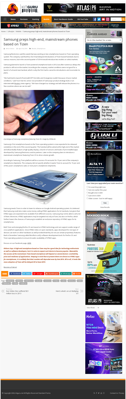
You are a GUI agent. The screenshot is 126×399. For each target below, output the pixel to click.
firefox (19, 281)
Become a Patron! (10, 267)
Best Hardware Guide (63, 19)
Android (10, 281)
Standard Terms (45, 393)
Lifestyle (11, 31)
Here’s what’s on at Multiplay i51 (67, 291)
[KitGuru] (22, 8)
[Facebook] (94, 19)
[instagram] (104, 393)
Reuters (17, 83)
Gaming (35, 19)
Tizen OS (23, 283)
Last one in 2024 (94, 195)
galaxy (38, 281)
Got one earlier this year (97, 190)
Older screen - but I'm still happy (100, 198)
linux (64, 281)
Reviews (24, 19)
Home (5, 19)
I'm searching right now (97, 187)
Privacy (121, 393)
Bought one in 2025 (95, 193)
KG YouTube (83, 19)
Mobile (46, 19)
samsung (6, 283)
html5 (56, 281)
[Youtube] (103, 19)
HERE (29, 243)
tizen (15, 283)
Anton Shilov (10, 48)
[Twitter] (99, 19)
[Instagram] (107, 19)
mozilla (72, 281)
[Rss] (94, 393)
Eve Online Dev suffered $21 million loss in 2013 (17, 291)
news (80, 281)
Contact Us (114, 393)
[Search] (123, 19)
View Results (105, 207)
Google (48, 281)
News (13, 19)
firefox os (29, 281)
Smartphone (41, 48)
